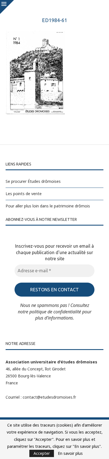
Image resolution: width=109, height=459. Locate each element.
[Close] (7, 7)
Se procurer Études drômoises (33, 181)
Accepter (42, 453)
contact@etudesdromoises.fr (49, 397)
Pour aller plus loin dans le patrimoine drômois (48, 206)
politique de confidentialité (55, 312)
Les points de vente (24, 193)
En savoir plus (70, 453)
